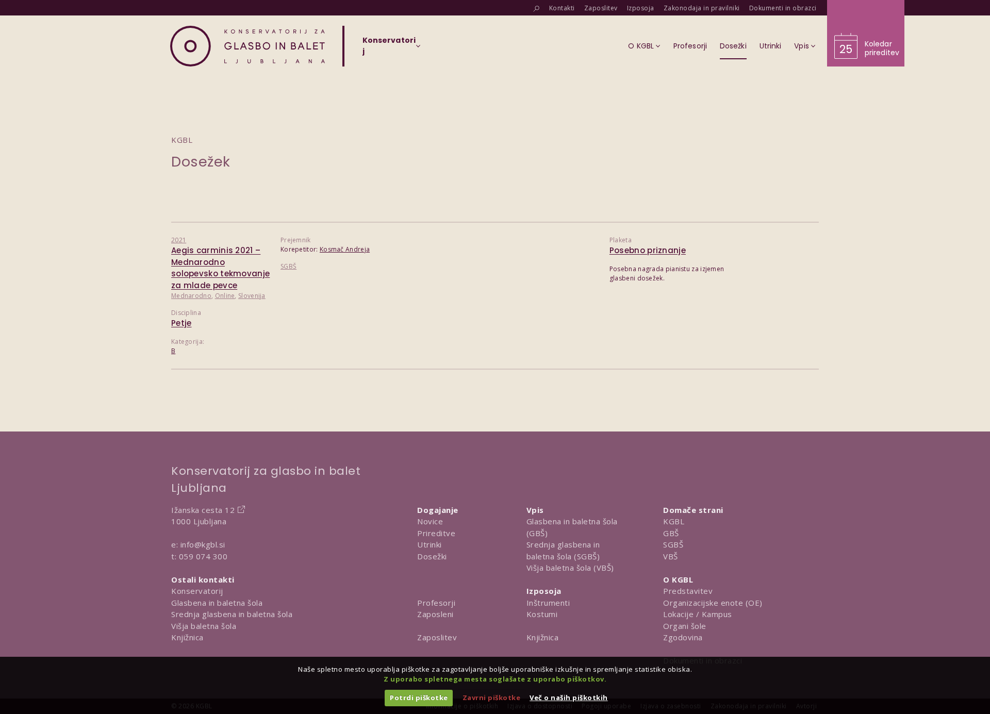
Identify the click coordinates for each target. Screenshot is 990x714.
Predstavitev (688, 591)
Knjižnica (187, 637)
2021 (178, 240)
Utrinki (429, 544)
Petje (181, 323)
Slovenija (252, 295)
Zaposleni (435, 614)
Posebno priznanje (647, 250)
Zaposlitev (437, 637)
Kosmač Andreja (345, 249)
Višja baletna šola (203, 626)
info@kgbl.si (202, 544)
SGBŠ (288, 266)
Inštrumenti (548, 602)
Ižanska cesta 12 (203, 510)
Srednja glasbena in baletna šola (231, 614)
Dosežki (432, 556)
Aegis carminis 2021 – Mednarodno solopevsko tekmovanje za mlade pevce (220, 268)
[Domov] (247, 46)
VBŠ (670, 556)
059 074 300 (203, 556)
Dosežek (200, 161)
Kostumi (542, 614)
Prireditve (436, 533)
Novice (430, 521)
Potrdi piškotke (419, 697)
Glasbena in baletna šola (216, 602)
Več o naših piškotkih (569, 697)
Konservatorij (197, 591)
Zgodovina (683, 637)
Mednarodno (191, 295)
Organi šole (684, 626)
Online (225, 295)
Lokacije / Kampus (697, 614)
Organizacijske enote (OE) (713, 602)
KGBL (673, 521)
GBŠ (671, 533)
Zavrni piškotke (492, 697)
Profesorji (436, 602)
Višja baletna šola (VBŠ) (570, 567)
